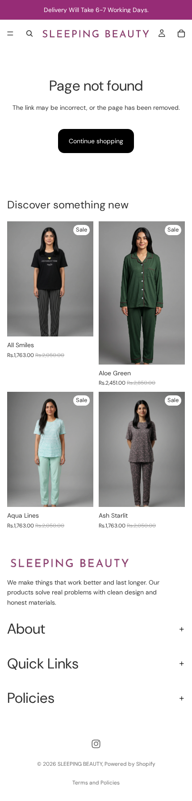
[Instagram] (96, 744)
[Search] (29, 33)
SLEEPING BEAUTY (80, 764)
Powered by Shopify (129, 764)
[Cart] (181, 33)
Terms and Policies (96, 782)
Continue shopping (96, 141)
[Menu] (10, 33)
